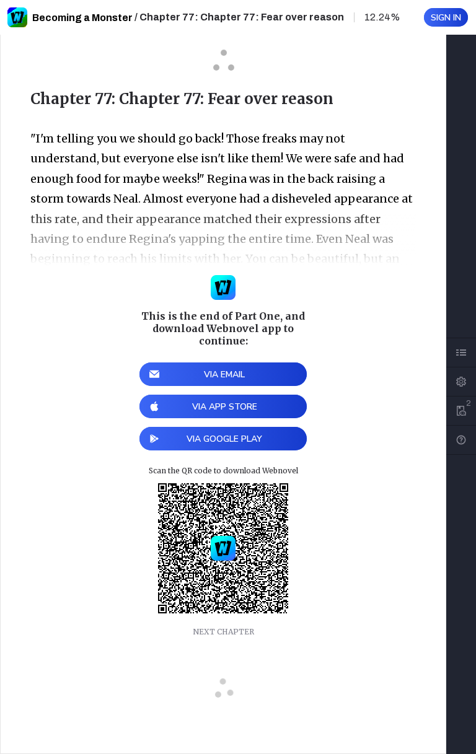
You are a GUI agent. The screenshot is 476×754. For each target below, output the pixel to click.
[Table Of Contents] (461, 352)
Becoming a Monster (82, 17)
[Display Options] (461, 382)
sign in (446, 18)
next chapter (223, 631)
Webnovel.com (17, 17)
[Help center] (461, 440)
